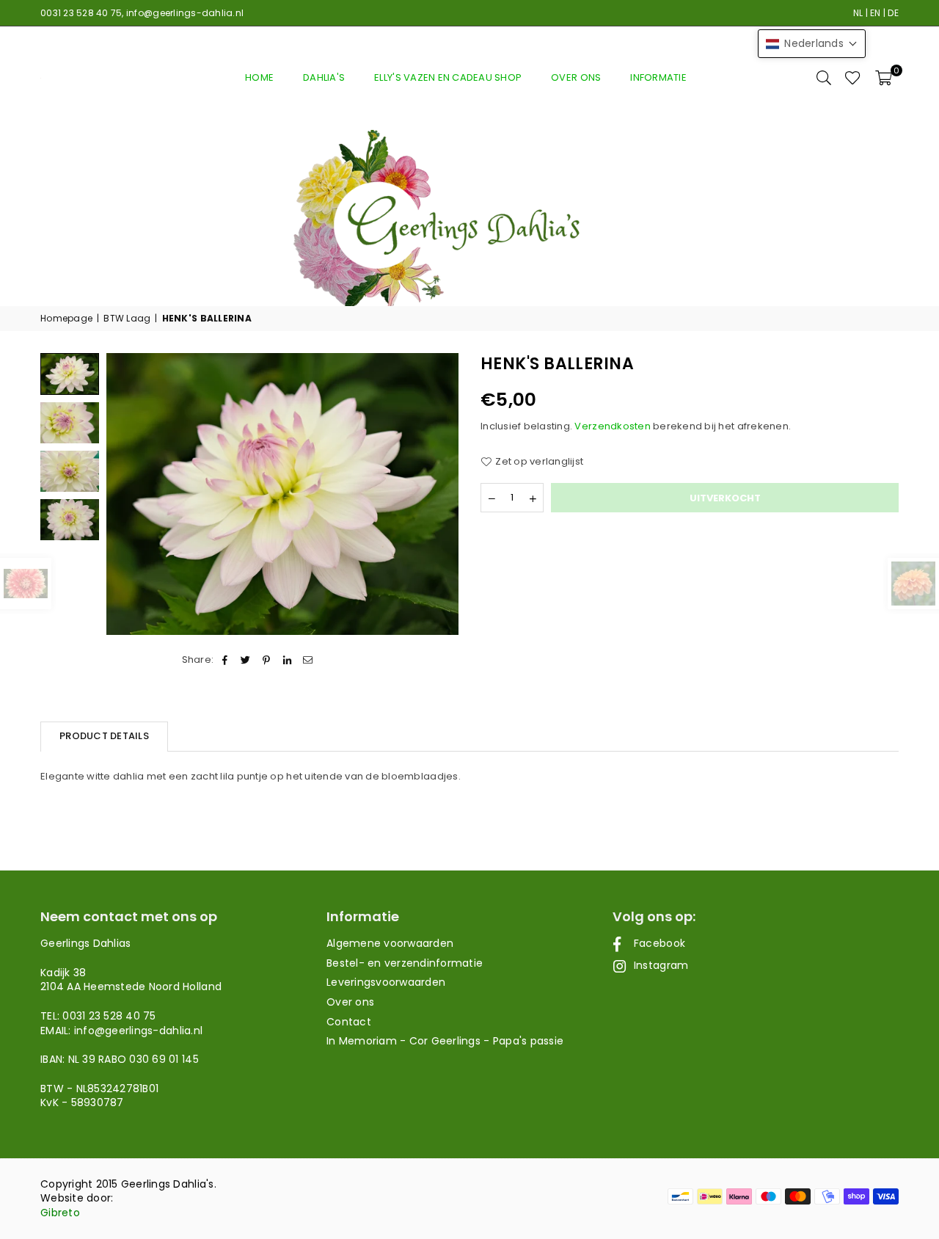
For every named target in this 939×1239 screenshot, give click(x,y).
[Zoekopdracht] (824, 78)
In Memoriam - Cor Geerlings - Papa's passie (444, 1040)
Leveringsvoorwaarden (385, 982)
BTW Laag (126, 318)
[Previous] (126, 494)
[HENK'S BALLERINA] (69, 422)
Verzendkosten (612, 426)
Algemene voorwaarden (389, 943)
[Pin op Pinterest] (266, 659)
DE (893, 13)
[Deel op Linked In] (287, 659)
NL (858, 13)
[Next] (438, 494)
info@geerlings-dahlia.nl (185, 13)
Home (259, 77)
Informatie (658, 77)
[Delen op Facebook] (224, 659)
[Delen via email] (307, 659)
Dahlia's (324, 77)
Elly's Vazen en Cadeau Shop (448, 77)
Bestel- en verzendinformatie (404, 963)
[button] (884, 78)
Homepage (66, 318)
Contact (348, 1021)
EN (875, 13)
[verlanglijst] (853, 78)
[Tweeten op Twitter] (246, 659)
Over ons (576, 77)
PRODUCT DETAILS (104, 736)
